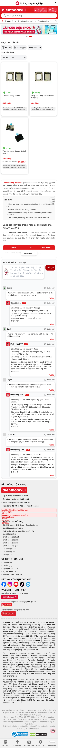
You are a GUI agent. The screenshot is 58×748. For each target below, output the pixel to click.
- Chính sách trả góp (9, 546)
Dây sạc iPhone (21, 662)
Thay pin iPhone (10, 625)
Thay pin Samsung (19, 627)
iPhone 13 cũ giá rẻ (28, 631)
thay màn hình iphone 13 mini (38, 671)
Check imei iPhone (33, 695)
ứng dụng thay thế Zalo (12, 702)
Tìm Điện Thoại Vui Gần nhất (16, 510)
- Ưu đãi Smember (8, 534)
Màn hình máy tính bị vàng (24, 691)
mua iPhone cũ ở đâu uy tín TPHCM (21, 700)
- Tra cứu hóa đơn (8, 552)
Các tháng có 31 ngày (18, 684)
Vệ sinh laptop (15, 629)
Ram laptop (37, 645)
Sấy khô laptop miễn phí (28, 649)
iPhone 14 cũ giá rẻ (46, 631)
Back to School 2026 (21, 698)
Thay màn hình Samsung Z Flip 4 (16, 634)
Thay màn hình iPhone (45, 622)
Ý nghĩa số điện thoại (21, 686)
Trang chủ (9, 21)
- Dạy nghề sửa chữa (9, 568)
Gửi (52, 267)
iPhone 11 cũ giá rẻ (46, 629)
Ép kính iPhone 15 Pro (37, 653)
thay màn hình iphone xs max (34, 674)
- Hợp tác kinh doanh (9, 571)
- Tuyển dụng (6, 565)
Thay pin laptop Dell (27, 622)
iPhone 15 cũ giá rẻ (22, 647)
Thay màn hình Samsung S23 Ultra (19, 636)
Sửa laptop (26, 645)
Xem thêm (5, 555)
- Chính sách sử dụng (9, 543)
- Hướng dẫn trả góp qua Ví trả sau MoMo (17, 531)
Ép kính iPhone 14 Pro (39, 655)
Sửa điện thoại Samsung (29, 625)
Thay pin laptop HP (10, 622)
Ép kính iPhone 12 (38, 658)
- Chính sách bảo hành (10, 537)
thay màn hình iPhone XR (22, 669)
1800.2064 (23, 496)
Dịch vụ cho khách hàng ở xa (16, 515)
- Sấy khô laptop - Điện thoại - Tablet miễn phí (19, 525)
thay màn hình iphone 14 (32, 667)
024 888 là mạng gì (25, 682)
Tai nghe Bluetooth (36, 660)
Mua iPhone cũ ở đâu (39, 686)
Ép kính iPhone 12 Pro (21, 658)
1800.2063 (24, 499)
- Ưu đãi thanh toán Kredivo (12, 528)
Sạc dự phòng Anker (39, 664)
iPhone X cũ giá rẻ (29, 629)
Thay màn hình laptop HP (39, 643)
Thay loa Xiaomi (44, 21)
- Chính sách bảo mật (9, 540)
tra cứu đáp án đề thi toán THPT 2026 (18, 679)
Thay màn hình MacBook (29, 640)
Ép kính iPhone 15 (22, 655)
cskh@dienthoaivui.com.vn (19, 502)
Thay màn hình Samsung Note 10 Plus (24, 638)
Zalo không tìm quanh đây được (25, 693)
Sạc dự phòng (36, 662)
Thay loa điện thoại (25, 21)
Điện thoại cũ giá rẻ (37, 627)
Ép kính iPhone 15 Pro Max (14, 653)
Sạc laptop (48, 645)
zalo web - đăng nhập (45, 700)
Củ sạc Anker (15, 667)
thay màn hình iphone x (16, 671)
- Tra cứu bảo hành (8, 549)
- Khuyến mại (6, 562)
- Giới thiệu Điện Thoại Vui (11, 574)
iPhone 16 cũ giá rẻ (39, 647)
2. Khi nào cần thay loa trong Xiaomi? (21, 209)
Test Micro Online (43, 679)
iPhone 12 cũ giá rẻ (11, 631)
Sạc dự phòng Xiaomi (20, 664)
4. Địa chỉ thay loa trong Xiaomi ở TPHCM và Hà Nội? (27, 218)
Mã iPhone (33, 684)
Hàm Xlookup (24, 689)
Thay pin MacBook (20, 643)
